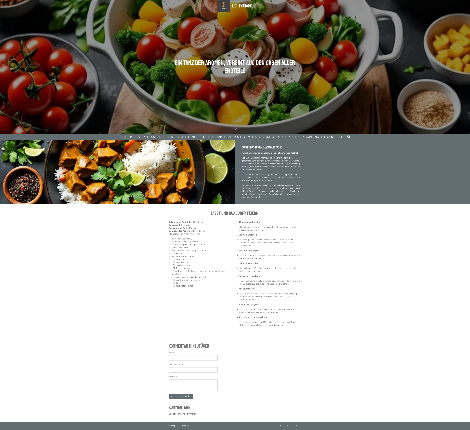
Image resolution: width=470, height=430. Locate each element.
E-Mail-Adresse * (176, 364)
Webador (298, 426)
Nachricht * (173, 376)
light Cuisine (242, 6)
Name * (172, 352)
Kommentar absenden (181, 396)
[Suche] (349, 136)
